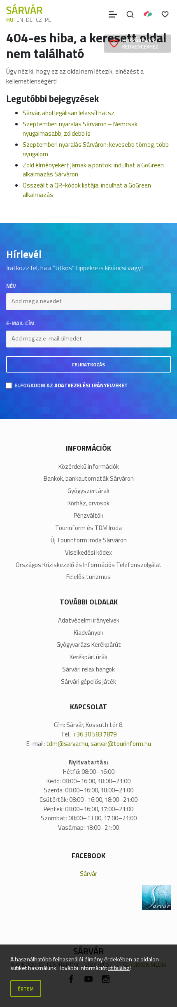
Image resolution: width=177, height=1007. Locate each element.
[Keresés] (130, 14)
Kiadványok (88, 632)
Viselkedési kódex (88, 552)
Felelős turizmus (88, 576)
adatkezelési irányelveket (91, 385)
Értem (26, 988)
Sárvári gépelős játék (88, 681)
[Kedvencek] (165, 14)
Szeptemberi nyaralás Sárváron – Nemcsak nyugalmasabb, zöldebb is (80, 128)
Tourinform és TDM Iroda (88, 527)
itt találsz (119, 967)
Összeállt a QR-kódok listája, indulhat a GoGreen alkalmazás (87, 190)
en (19, 20)
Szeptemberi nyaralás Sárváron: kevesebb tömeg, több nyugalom (96, 149)
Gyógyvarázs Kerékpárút (88, 644)
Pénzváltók (88, 515)
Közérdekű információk (88, 466)
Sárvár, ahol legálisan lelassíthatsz (68, 113)
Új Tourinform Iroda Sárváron (89, 540)
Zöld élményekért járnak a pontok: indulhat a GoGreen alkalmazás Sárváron (93, 169)
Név (11, 286)
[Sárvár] (24, 9)
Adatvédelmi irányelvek (88, 620)
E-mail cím (20, 323)
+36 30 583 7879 (94, 734)
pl (48, 20)
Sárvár (88, 873)
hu (10, 20)
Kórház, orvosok (88, 503)
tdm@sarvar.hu (67, 743)
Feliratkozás (88, 364)
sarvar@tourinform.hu (121, 743)
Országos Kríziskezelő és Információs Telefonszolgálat (89, 564)
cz (39, 20)
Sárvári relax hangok (88, 669)
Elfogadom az (71, 385)
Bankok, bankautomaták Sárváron (89, 478)
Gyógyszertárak (88, 490)
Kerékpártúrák (88, 657)
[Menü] (113, 14)
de (29, 20)
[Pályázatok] (148, 14)
